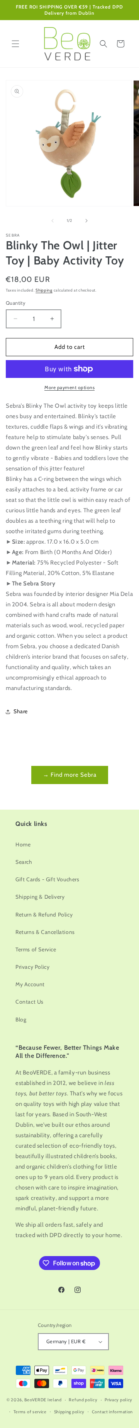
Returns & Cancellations (45, 932)
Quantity (15, 303)
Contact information (112, 1411)
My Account (30, 984)
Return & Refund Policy (44, 914)
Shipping (44, 290)
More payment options (69, 387)
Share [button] (21, 711)
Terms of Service (35, 949)
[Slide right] (86, 220)
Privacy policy (118, 1399)
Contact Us (29, 1001)
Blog (20, 1019)
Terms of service (30, 1411)
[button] (15, 43)
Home (23, 844)
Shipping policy (69, 1411)
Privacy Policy (32, 966)
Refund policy (83, 1399)
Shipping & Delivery (39, 896)
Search (23, 861)
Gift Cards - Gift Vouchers (47, 879)
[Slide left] (52, 220)
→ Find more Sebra (70, 774)
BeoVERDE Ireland (43, 1399)
